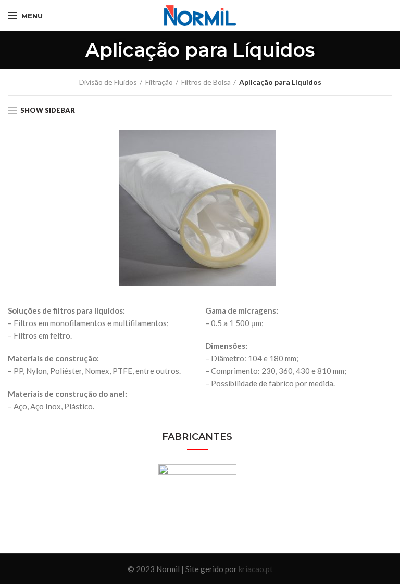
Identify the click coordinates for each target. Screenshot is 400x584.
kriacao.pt (256, 569)
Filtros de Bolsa (206, 81)
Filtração (159, 81)
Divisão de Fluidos (108, 81)
